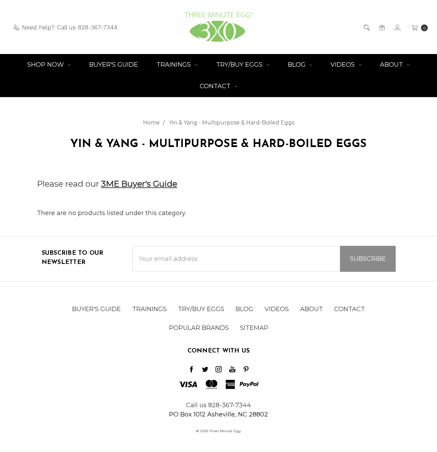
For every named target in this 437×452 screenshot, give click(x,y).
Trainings (174, 64)
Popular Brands (199, 328)
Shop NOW (46, 64)
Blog (297, 64)
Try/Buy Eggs (240, 64)
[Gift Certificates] (381, 27)
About (392, 64)
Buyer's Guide (113, 64)
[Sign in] (397, 27)
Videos (343, 64)
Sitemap (254, 328)
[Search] (366, 27)
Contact (216, 86)
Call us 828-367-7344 (218, 405)
